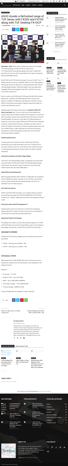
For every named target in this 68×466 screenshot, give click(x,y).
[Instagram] (53, 1)
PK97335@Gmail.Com (31, 457)
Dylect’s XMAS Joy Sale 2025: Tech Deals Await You (22, 362)
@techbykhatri (44, 391)
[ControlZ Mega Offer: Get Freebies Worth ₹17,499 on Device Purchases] (7, 354)
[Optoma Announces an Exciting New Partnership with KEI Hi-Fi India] (51, 79)
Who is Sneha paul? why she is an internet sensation (37, 405)
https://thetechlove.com (19, 323)
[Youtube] (65, 1)
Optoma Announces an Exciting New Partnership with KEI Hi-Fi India (51, 86)
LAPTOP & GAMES (10, 10)
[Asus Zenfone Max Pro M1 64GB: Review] (51, 65)
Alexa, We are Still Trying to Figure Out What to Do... (60, 36)
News (23, 5)
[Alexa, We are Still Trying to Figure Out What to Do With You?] (50, 36)
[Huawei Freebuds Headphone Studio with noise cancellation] (50, 19)
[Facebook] (50, 1)
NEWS (48, 81)
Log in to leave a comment (9, 381)
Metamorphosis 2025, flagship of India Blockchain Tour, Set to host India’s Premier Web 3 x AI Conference (37, 364)
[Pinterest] (22, 29)
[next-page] (5, 371)
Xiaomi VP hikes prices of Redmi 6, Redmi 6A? (10, 311)
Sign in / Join (45, 1)
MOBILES (49, 67)
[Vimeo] (59, 1)
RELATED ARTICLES (7, 346)
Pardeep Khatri (6, 25)
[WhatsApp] (26, 29)
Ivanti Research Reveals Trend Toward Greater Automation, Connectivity (61, 88)
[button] (65, 5)
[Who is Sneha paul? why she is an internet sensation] (27, 405)
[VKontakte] (62, 1)
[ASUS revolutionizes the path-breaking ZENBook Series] (50, 44)
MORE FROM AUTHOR (21, 346)
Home (2, 10)
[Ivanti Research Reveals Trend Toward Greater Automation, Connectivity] (62, 80)
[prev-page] (2, 371)
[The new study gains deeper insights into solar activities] (50, 27)
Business (33, 358)
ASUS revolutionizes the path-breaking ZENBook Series (60, 44)
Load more (56, 51)
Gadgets (28, 5)
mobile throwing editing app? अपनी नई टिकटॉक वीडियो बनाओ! (37, 423)
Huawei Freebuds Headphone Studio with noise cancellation (61, 19)
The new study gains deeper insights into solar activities (60, 27)
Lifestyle (34, 5)
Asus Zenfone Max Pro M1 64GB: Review (50, 71)
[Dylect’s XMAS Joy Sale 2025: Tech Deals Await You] (22, 354)
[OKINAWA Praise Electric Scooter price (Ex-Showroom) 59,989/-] (27, 413)
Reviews (40, 5)
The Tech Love (16, 5)
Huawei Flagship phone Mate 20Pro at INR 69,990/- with (35, 311)
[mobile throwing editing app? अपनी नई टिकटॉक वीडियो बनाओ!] (27, 423)
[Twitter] (56, 1)
